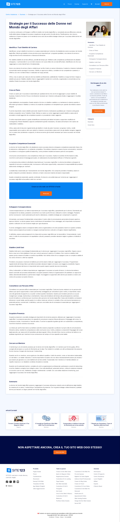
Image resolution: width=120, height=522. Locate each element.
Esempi (77, 4)
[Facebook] (7, 481)
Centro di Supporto (99, 474)
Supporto (85, 4)
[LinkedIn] (14, 481)
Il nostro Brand (98, 486)
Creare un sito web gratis (63, 471)
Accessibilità (68, 517)
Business (22, 14)
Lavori (98, 479)
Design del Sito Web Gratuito (83, 501)
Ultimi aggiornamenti (39, 488)
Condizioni (51, 517)
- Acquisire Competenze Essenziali (95, 55)
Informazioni (97, 471)
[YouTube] (17, 481)
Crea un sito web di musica (64, 493)
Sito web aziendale (61, 484)
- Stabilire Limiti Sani (94, 62)
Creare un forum (79, 484)
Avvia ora (46, 193)
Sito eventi (59, 491)
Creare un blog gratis (81, 481)
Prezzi (70, 4)
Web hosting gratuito (81, 498)
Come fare (91, 125)
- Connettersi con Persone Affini (98, 65)
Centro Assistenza (11, 14)
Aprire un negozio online (63, 474)
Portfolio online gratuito (62, 501)
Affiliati (95, 481)
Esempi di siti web (38, 481)
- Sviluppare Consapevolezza (97, 59)
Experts (96, 484)
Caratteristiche (37, 476)
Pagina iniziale (37, 471)
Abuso (62, 517)
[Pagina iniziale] (64, 4)
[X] (10, 481)
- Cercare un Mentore (95, 72)
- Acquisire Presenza (94, 68)
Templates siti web (38, 484)
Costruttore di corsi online (82, 486)
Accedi (97, 4)
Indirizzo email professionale (83, 479)
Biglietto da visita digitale (82, 476)
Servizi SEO (78, 503)
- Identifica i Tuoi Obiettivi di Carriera (96, 46)
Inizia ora (107, 4)
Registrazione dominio (62, 476)
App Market (39, 486)
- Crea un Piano (93, 50)
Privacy (57, 517)
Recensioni (36, 479)
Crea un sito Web (98, 111)
